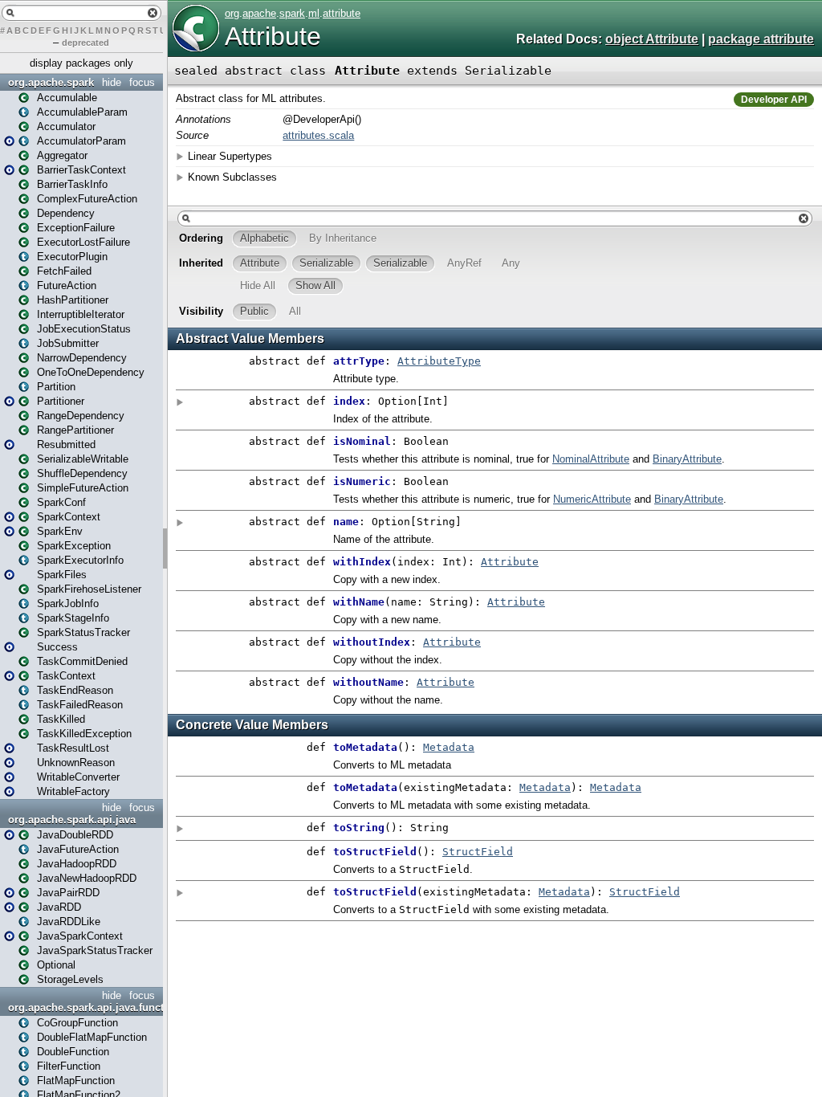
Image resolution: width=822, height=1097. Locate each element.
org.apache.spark (51, 82)
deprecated (85, 42)
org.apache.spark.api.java (72, 820)
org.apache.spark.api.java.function (83, 1007)
